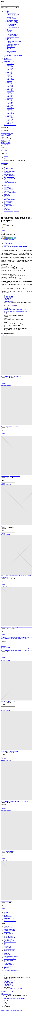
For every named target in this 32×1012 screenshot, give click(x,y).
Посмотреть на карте (9, 980)
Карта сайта (21, 998)
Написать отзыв (5, 292)
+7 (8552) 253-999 (5, 135)
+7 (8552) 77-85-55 (5, 138)
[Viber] (8, 238)
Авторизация (4, 163)
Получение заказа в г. (15, 246)
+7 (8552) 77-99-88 (5, 140)
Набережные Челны (6, 134)
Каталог (6, 157)
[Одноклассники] (4, 238)
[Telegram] (15, 238)
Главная (6, 156)
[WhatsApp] (10, 238)
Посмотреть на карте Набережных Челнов (15, 309)
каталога (8, 153)
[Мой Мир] (6, 238)
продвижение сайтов (16, 1010)
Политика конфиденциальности (9, 998)
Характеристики (8, 243)
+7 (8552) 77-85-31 (5, 143)
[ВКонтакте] (1, 238)
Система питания (8, 158)
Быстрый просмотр (6, 335)
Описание (6, 242)
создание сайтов (5, 1010)
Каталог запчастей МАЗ (7, 991)
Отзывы (6, 245)
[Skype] (12, 238)
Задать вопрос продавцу (7, 133)
